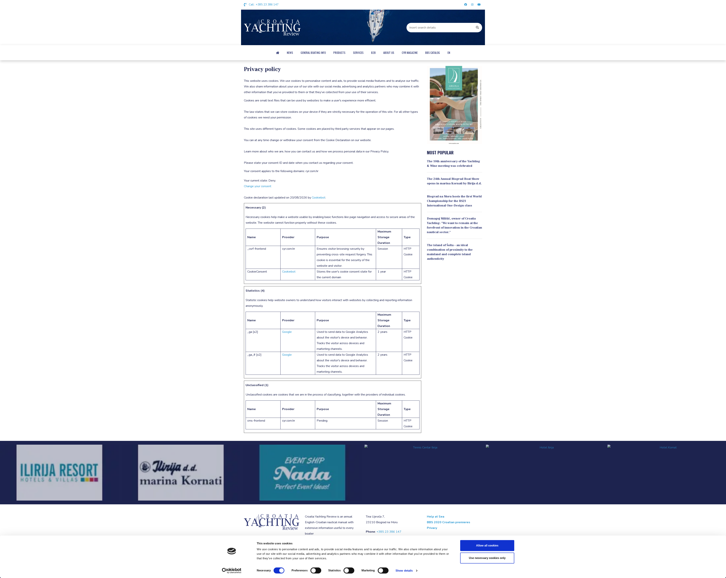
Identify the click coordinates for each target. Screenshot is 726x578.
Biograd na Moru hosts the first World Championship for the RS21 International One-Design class (454, 201)
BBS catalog (432, 52)
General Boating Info (313, 52)
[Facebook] (465, 4)
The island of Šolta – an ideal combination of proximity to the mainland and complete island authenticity (450, 252)
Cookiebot (318, 198)
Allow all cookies (487, 545)
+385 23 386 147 (267, 4)
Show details (404, 570)
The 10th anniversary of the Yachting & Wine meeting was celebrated (453, 163)
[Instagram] (472, 4)
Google (287, 332)
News (290, 52)
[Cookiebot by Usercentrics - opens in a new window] (231, 570)
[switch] (315, 570)
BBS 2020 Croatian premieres (448, 522)
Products (339, 52)
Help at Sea (435, 517)
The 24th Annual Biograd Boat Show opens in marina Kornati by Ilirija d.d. (454, 181)
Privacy (432, 528)
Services (358, 52)
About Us (388, 52)
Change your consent (257, 186)
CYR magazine (410, 52)
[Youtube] (479, 4)
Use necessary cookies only (487, 557)
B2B (373, 52)
